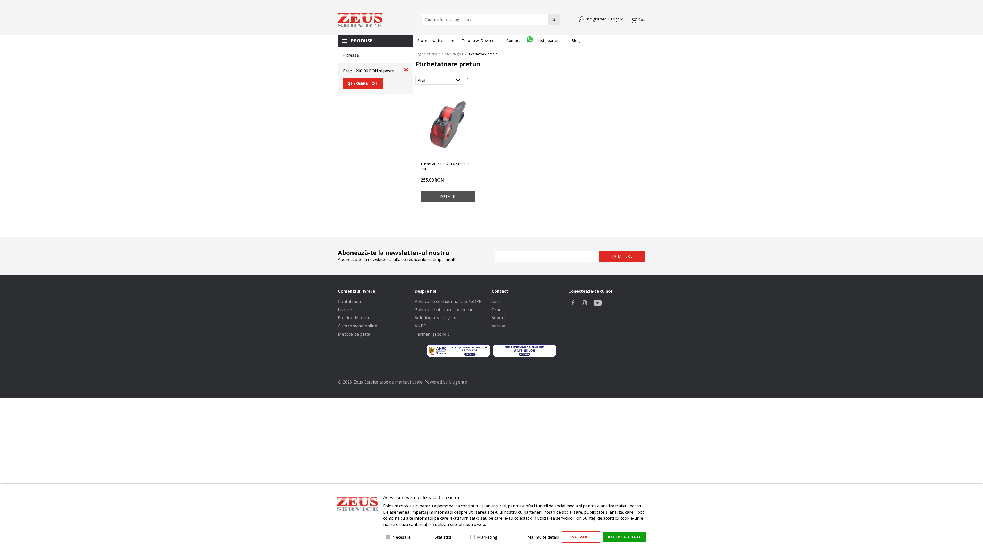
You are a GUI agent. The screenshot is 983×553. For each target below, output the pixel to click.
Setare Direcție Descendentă (468, 81)
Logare (617, 19)
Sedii (496, 301)
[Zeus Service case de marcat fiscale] (360, 20)
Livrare (345, 309)
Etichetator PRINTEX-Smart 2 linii (445, 166)
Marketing (487, 537)
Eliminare (406, 69)
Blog (576, 40)
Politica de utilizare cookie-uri (444, 309)
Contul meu (349, 301)
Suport (498, 318)
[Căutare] (554, 19)
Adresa (498, 326)
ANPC (420, 326)
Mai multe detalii (543, 537)
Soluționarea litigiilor (436, 318)
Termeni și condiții (433, 334)
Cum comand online (357, 326)
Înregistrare (596, 19)
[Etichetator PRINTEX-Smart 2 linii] (448, 125)
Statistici (443, 537)
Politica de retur (354, 318)
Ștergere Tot (363, 83)
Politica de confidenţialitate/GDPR (448, 301)
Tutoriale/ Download (480, 40)
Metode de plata (354, 334)
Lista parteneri (551, 40)
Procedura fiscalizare (435, 40)
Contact (513, 40)
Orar (496, 309)
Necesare (401, 537)
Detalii (447, 196)
